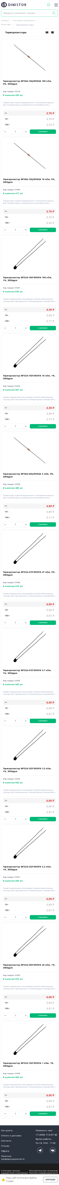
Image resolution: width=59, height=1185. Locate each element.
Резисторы (6, 24)
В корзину (43, 132)
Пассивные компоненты (24, 20)
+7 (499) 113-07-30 (46, 1134)
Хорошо (50, 1179)
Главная (5, 20)
